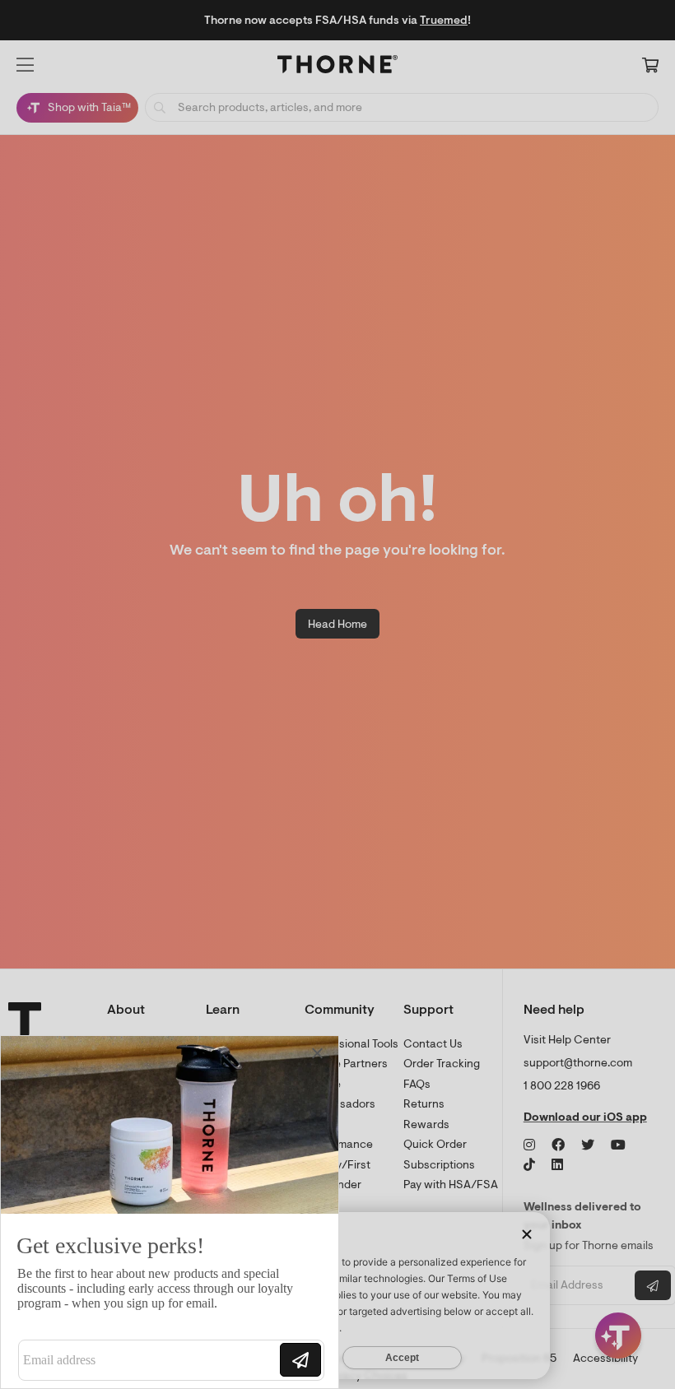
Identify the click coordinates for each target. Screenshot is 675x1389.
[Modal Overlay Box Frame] (169, 1212)
